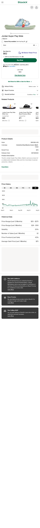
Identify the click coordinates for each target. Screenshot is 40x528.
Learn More (12, 66)
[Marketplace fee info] (23, 56)
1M (4, 188)
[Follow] (15, 104)
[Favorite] (32, 7)
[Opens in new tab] (18, 65)
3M (11, 188)
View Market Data (20, 75)
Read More (5, 167)
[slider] (10, 33)
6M (17, 188)
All (35, 188)
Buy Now (20, 60)
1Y (29, 188)
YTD (23, 188)
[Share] (36, 7)
